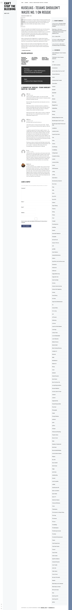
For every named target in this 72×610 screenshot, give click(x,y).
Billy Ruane (54, 102)
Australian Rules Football (57, 80)
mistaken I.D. (54, 351)
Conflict (53, 159)
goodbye (53, 249)
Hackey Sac (54, 267)
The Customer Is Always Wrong (58, 512)
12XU (53, 61)
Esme (53, 193)
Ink (52, 304)
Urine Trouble (54, 565)
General (53, 230)
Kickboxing (54, 320)
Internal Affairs (55, 307)
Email (22, 207)
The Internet (54, 518)
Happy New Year (55, 276)
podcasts (54, 419)
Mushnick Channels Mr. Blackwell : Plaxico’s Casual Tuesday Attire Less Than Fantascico (25, 61)
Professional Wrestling (56, 431)
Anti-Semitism (55, 67)
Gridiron (23, 50)
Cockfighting (54, 149)
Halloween (54, 270)
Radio (53, 441)
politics (53, 425)
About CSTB (6, 13)
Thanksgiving (54, 509)
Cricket (53, 165)
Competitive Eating (55, 156)
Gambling (54, 227)
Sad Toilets (54, 472)
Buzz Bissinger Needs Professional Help (58, 124)
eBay (53, 190)
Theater (53, 540)
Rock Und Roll (54, 462)
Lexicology (54, 329)
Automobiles (54, 83)
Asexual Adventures (56, 74)
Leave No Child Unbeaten (57, 326)
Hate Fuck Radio (55, 279)
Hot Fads (54, 298)
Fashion (53, 202)
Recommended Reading (56, 450)
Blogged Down (55, 105)
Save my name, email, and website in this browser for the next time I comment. (34, 222)
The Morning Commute (56, 530)
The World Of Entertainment (57, 537)
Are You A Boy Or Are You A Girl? (58, 71)
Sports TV (54, 496)
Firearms (54, 208)
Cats (53, 137)
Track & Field (54, 552)
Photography (54, 410)
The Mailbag (54, 524)
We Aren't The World (56, 577)
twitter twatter (54, 555)
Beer (53, 95)
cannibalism (54, 128)
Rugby (53, 468)
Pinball (53, 413)
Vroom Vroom (55, 574)
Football (53, 221)
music (53, 369)
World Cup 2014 (55, 599)
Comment (23, 188)
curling (53, 171)
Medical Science (55, 341)
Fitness (53, 214)
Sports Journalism (55, 490)
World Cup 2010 (55, 595)
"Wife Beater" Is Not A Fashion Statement (58, 58)
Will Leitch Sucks (55, 589)
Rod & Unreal (54, 465)
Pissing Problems (55, 416)
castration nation (55, 131)
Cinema (53, 143)
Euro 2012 (54, 196)
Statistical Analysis (55, 499)
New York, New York (56, 382)
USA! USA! (54, 568)
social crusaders (55, 481)
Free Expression (55, 224)
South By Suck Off (55, 487)
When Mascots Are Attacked (57, 583)
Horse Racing (54, 295)
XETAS (53, 602)
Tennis (53, 506)
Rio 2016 (53, 459)
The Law (53, 521)
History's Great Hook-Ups (57, 286)
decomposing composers (57, 180)
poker (53, 422)
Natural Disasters (55, 376)
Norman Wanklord (55, 388)
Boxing (53, 114)
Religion (53, 456)
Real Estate (54, 447)
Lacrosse (54, 323)
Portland (53, 428)
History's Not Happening (56, 289)
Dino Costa (54, 183)
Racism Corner (55, 437)
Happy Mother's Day (56, 273)
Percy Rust (54, 407)
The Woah (54, 534)
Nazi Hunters (54, 379)
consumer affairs (55, 162)
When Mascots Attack (56, 586)
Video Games (54, 571)
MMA (53, 357)
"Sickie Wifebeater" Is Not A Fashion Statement (59, 53)
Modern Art (54, 363)
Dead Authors (54, 177)
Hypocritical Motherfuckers (57, 301)
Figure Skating (55, 205)
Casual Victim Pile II (56, 134)
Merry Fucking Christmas (57, 348)
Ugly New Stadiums (56, 558)
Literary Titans (55, 332)
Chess (53, 140)
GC (31, 15)
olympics (54, 394)
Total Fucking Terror (56, 543)
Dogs (53, 187)
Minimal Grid (44, 607)
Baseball (53, 89)
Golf (53, 245)
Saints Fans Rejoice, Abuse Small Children (45, 58)
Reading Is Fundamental (56, 444)
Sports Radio (28, 50)
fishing (53, 211)
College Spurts (55, 152)
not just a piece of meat (56, 391)
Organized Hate (55, 400)
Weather (53, 580)
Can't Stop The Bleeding (10, 6)
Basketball (54, 92)
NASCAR (54, 372)
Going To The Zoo (55, 242)
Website (22, 212)
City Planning (54, 146)
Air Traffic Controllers (56, 64)
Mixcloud (54, 354)
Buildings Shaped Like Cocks (57, 117)
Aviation (53, 86)
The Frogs (54, 515)
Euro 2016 (54, 199)
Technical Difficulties (56, 503)
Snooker (53, 478)
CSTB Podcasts (55, 168)
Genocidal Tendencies (56, 233)
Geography (54, 236)
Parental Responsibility (56, 403)
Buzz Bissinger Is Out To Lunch (58, 120)
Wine (53, 592)
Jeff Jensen (54, 317)
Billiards (53, 98)
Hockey (53, 292)
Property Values (55, 434)
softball (53, 484)
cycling (53, 174)
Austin (53, 77)
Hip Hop (53, 283)
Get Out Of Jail (55, 239)
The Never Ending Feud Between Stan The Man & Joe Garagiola (59, 25)
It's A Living (54, 310)
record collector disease (56, 453)
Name (22, 201)
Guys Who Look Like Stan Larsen (58, 261)
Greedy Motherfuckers (56, 255)
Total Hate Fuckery (55, 546)
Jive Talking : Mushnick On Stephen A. (35, 58)
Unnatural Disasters (56, 561)
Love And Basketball (56, 335)
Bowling (53, 111)
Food (53, 218)
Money (53, 366)
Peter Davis (54, 29)
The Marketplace (55, 527)
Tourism (53, 549)
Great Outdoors (55, 252)
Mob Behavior (54, 360)
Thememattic (51, 607)
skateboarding (55, 475)
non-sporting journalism (56, 385)
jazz (53, 314)
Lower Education (55, 338)
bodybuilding (54, 108)
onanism (53, 397)
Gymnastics (54, 264)
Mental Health (54, 345)
